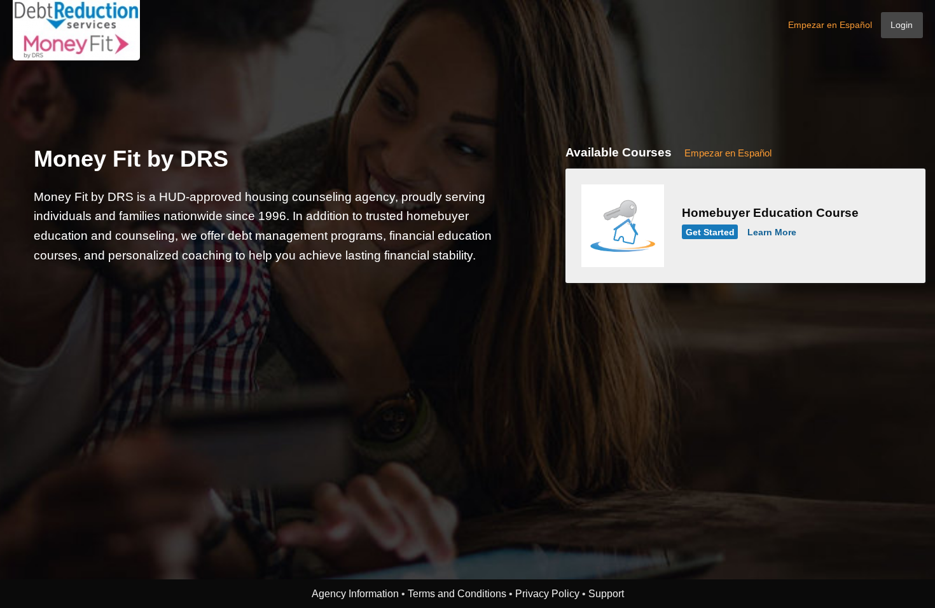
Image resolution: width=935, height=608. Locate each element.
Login (901, 25)
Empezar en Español (830, 25)
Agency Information (355, 593)
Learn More (771, 232)
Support (606, 593)
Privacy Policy (547, 593)
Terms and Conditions (457, 593)
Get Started (710, 232)
